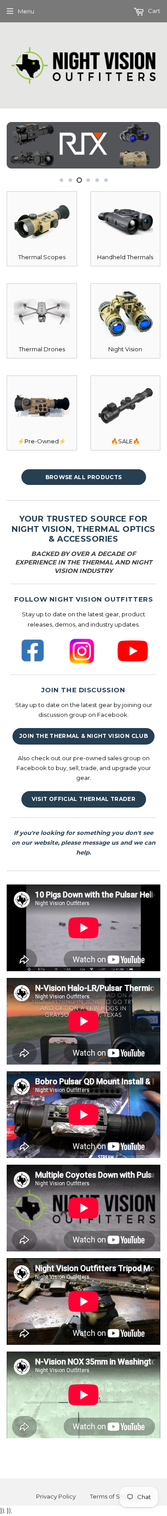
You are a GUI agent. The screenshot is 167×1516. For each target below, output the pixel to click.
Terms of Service (114, 1496)
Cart (153, 10)
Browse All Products (83, 477)
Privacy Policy (56, 1496)
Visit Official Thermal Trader (83, 799)
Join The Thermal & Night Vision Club (83, 736)
